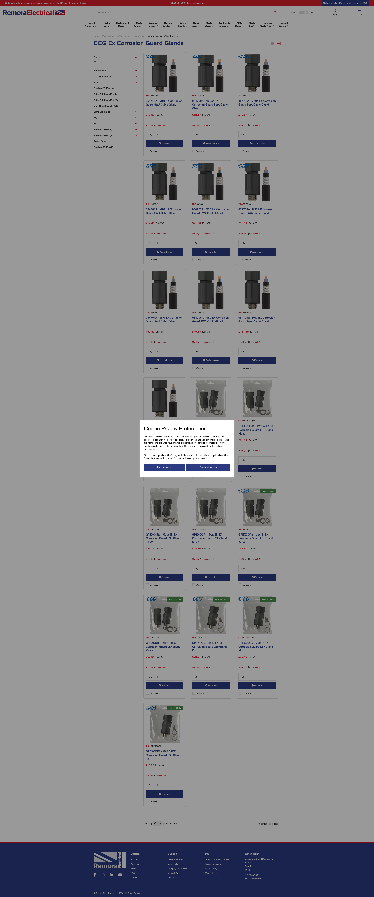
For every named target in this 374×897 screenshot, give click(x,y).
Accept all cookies (208, 467)
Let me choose (164, 467)
